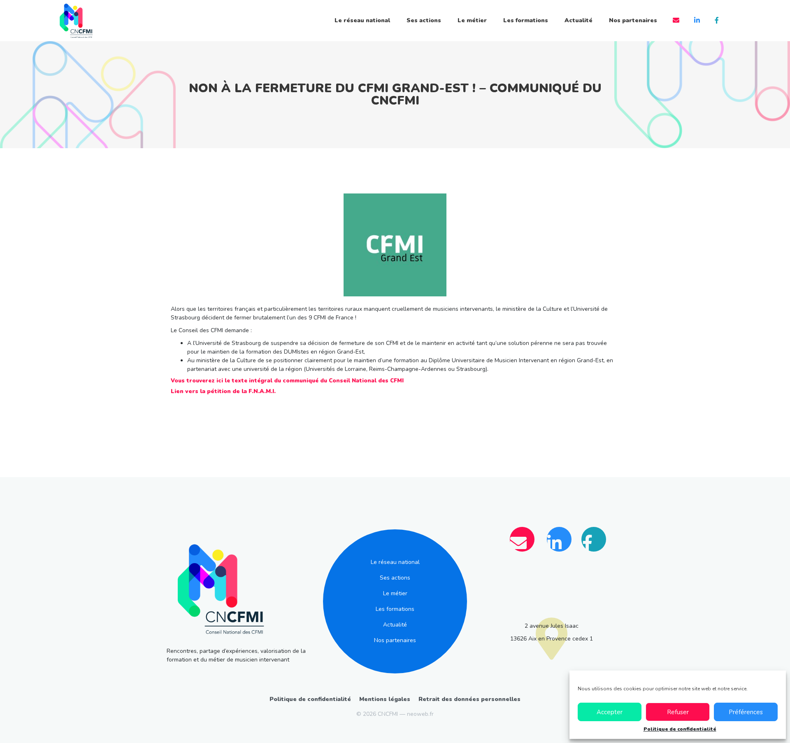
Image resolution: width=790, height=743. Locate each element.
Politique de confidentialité (680, 729)
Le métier (472, 20)
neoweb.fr (420, 714)
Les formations (525, 20)
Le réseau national (362, 20)
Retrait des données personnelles (469, 699)
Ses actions (424, 20)
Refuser (678, 712)
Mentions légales (384, 699)
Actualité (578, 20)
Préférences (746, 712)
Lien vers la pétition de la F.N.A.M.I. (223, 391)
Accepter (610, 712)
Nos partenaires (633, 20)
